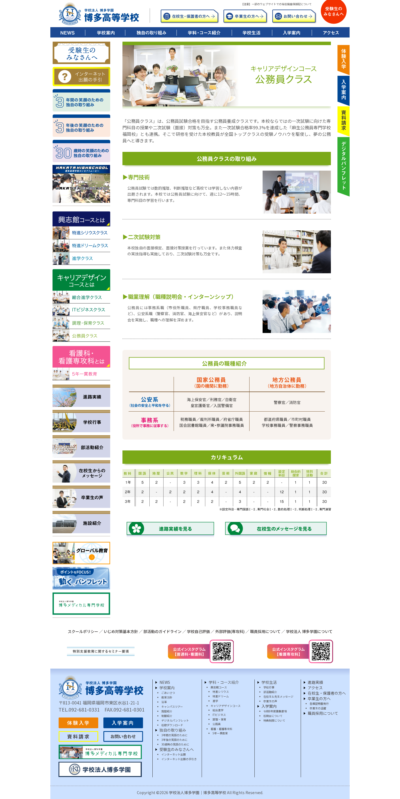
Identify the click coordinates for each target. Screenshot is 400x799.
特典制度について (274, 720)
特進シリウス (221, 692)
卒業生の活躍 (318, 708)
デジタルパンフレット (175, 720)
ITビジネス (219, 715)
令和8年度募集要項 (275, 711)
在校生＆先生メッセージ (278, 696)
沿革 (164, 702)
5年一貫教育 (220, 733)
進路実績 (315, 682)
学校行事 (268, 687)
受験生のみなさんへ (176, 749)
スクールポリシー (83, 631)
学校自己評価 (198, 631)
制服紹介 (166, 716)
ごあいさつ (168, 693)
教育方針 (166, 697)
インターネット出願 (173, 754)
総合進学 (218, 710)
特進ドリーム (221, 696)
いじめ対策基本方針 (121, 631)
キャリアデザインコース (226, 706)
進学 (215, 701)
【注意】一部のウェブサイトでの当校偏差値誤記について (276, 4)
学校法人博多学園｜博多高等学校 (197, 792)
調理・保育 (219, 719)
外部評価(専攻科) (230, 631)
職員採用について (265, 631)
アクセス (315, 687)
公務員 (217, 724)
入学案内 (269, 706)
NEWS (164, 682)
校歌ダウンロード (172, 725)
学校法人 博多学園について (309, 631)
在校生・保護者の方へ (327, 693)
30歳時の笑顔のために (175, 744)
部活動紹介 (270, 692)
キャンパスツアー (172, 706)
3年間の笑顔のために (174, 735)
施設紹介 (166, 711)
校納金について (272, 716)
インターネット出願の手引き (179, 759)
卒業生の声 (270, 701)
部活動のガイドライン (162, 631)
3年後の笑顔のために (174, 740)
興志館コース (219, 687)
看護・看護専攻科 (221, 729)
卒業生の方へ (319, 698)
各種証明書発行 (319, 703)
